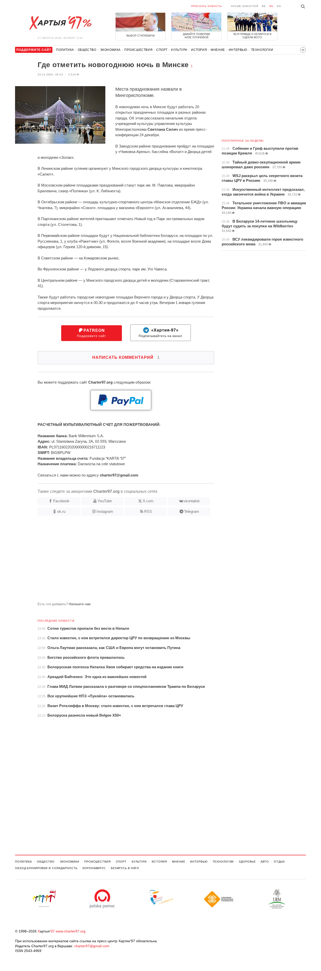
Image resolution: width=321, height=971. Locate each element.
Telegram (191, 511)
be (264, 6)
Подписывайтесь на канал (160, 333)
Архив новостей (244, 6)
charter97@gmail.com (91, 946)
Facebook (61, 501)
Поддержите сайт (91, 333)
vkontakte (192, 501)
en (279, 6)
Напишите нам (80, 604)
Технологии (262, 50)
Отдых (279, 861)
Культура (179, 50)
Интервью (238, 50)
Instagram (105, 511)
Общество (87, 50)
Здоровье (247, 861)
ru (271, 6)
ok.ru (61, 511)
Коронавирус (94, 868)
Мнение (218, 50)
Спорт (161, 50)
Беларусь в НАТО (125, 868)
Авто (265, 861)
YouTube (105, 501)
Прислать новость (206, 6)
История (199, 50)
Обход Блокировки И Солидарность (46, 868)
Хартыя (60, 23)
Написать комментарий (126, 357)
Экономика (110, 50)
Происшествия (138, 50)
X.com (148, 501)
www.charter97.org (71, 931)
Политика (65, 50)
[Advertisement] (114, 561)
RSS (148, 511)
